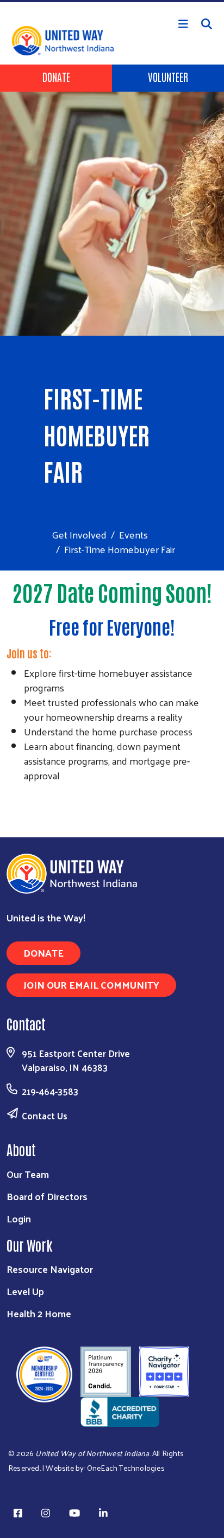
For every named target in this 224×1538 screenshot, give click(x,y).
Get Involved (79, 534)
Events (133, 534)
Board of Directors (47, 1196)
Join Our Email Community (91, 985)
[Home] (112, 1)
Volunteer (168, 76)
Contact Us (44, 1115)
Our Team (28, 1173)
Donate (56, 76)
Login (19, 1218)
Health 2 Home (39, 1313)
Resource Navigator (50, 1268)
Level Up (25, 1291)
